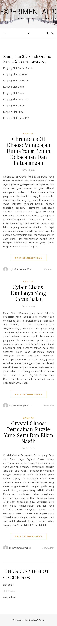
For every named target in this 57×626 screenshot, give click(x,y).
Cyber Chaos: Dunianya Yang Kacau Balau (28, 292)
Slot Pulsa (18, 111)
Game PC (28, 133)
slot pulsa (8, 584)
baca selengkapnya (28, 258)
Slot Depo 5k (20, 74)
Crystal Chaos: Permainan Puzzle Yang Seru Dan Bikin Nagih (28, 432)
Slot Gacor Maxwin (23, 68)
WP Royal (39, 620)
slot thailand (9, 591)
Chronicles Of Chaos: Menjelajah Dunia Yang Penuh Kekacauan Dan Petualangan (29, 150)
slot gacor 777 (21, 99)
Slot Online (19, 86)
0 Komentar (48, 269)
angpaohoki (9, 597)
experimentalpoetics (20, 269)
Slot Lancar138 (21, 117)
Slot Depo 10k (20, 80)
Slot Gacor (18, 105)
